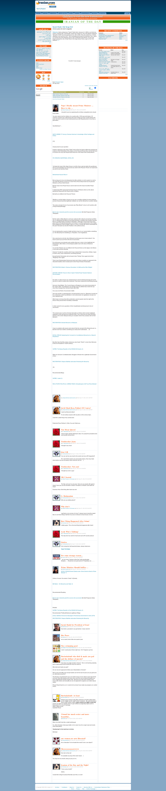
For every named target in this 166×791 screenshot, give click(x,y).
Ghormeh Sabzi (59, 82)
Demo (120, 34)
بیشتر (50, 42)
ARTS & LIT (63, 13)
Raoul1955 (64, 697)
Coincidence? (102, 34)
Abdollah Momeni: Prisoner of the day (61, 97)
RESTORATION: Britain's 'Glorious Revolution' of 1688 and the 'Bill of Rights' (72, 267)
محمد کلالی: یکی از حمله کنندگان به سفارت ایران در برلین (104, 69)
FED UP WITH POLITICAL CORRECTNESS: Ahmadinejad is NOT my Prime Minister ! (75, 384)
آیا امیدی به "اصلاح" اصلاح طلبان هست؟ (45, 37)
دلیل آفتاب (48, 35)
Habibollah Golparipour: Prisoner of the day (104, 73)
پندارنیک (64, 557)
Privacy (78, 788)
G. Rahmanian (65, 431)
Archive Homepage (90, 788)
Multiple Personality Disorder (68, 647)
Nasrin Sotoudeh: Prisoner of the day (61, 95)
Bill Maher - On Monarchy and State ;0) (63, 584)
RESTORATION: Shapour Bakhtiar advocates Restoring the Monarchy (71, 361)
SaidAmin (121, 36)
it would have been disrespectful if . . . (107, 35)
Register (43, 8)
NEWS (77, 13)
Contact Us (78, 787)
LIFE (71, 13)
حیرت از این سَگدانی (103, 37)
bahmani (64, 626)
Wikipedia (55, 32)
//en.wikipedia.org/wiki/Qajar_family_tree (63, 158)
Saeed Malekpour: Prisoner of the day (103, 53)
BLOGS (94, 13)
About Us (72, 787)
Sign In (38, 8)
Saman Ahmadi (122, 35)
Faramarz (64, 523)
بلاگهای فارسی (48, 81)
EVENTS (102, 13)
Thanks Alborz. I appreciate (105, 36)
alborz (120, 39)
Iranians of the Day (89, 85)
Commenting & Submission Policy (102, 787)
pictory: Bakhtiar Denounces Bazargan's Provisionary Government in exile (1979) (74, 615)
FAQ (83, 788)
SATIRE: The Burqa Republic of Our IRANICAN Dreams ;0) (68, 349)
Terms (72, 788)
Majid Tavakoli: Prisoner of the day (60, 93)
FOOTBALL (86, 13)
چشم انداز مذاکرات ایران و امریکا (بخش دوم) (44, 40)
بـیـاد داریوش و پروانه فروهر (42, 52)
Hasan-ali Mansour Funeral (42, 55)
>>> (58, 40)
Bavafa (64, 718)
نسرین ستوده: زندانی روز (104, 51)
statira (63, 637)
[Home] (45, 5)
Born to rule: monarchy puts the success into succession (67, 212)
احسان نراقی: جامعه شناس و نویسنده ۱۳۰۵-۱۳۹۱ (104, 58)
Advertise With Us (88, 787)
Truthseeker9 (65, 453)
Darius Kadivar (65, 109)
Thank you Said (102, 39)
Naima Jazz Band (40, 64)
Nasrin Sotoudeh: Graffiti (104, 61)
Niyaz (37, 62)
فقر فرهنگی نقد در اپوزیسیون (44, 31)
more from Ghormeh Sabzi (58, 99)
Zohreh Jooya (39, 67)
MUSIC (45, 13)
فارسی (127, 13)
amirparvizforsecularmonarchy (69, 397)
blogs (43, 76)
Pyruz (37, 65)
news (49, 76)
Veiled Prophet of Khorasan (68, 479)
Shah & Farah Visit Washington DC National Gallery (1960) (43, 54)
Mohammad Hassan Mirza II (60, 174)
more (50, 57)
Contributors (64, 787)
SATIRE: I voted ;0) (57, 378)
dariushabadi (65, 740)
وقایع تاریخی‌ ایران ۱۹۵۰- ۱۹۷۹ (42, 50)
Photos (95, 85)
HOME (38, 13)
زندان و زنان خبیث (46, 33)
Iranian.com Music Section (45, 69)
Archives (57, 787)
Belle (37, 66)
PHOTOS (53, 13)
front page (38, 79)
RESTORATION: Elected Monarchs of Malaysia (65, 322)
